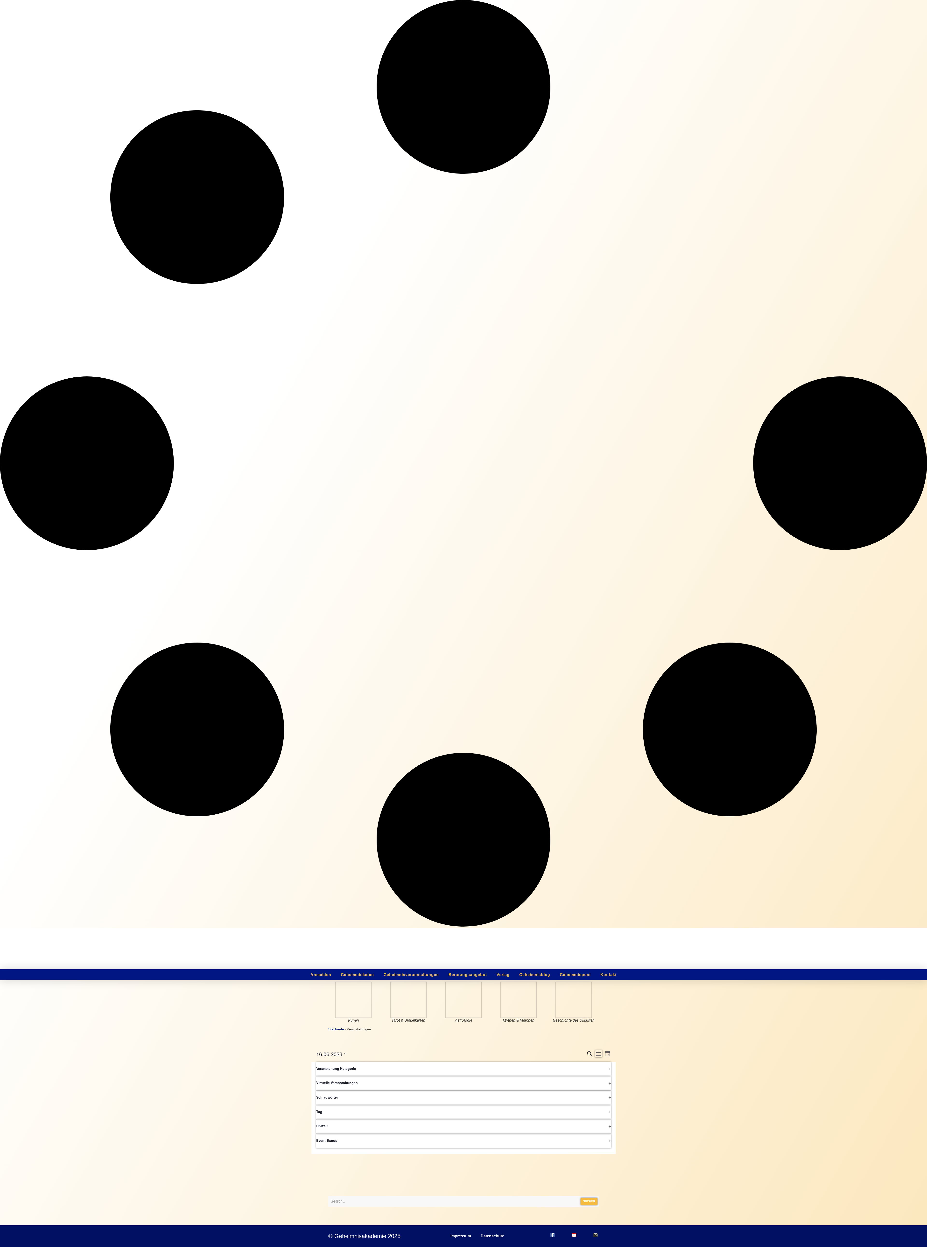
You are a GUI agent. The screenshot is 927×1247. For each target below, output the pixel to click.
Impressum (460, 1236)
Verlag (503, 975)
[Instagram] (595, 1235)
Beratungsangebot (468, 975)
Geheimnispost (575, 975)
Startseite (336, 1029)
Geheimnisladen (357, 975)
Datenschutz (492, 1236)
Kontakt (608, 975)
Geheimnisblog (534, 975)
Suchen (589, 1201)
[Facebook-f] (552, 1235)
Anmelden (320, 975)
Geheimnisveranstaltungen (411, 975)
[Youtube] (574, 1235)
